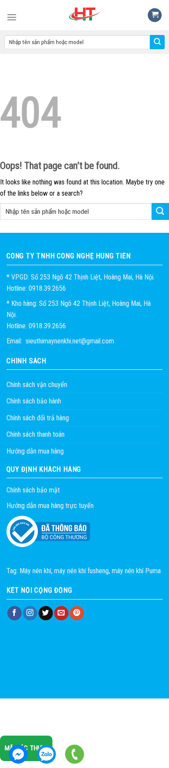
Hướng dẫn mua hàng (35, 451)
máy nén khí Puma (136, 571)
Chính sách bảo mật (33, 490)
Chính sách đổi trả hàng (37, 418)
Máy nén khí (35, 571)
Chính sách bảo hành (33, 401)
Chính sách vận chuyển (36, 385)
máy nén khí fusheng (81, 571)
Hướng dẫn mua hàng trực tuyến (50, 505)
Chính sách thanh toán (35, 434)
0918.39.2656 (46, 754)
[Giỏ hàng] (155, 15)
